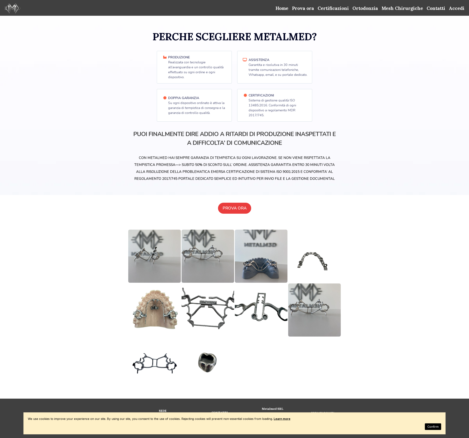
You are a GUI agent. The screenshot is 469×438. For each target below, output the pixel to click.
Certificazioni (333, 8)
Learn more (282, 419)
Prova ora (303, 8)
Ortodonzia (365, 8)
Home (282, 8)
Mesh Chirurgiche (402, 8)
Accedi (456, 8)
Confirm (433, 426)
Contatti (436, 8)
